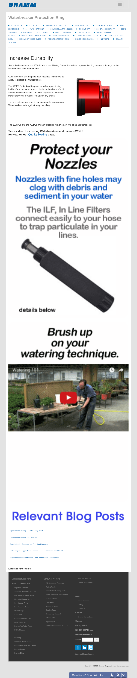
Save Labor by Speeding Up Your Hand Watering (29, 544)
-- (14, 634)
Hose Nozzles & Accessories (57, 595)
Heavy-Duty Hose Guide (30, 39)
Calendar (81, 608)
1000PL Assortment (35, 29)
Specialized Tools (21, 603)
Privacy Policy (81, 625)
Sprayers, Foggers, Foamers (25, 591)
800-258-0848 (83, 635)
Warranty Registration (22, 641)
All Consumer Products (55, 583)
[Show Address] (118, 675)
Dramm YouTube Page (23, 626)
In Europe (104, 39)
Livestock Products (21, 607)
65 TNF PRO (44, 32)
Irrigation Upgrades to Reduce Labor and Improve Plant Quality (34, 557)
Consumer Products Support (57, 625)
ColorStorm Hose (60, 36)
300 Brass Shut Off (105, 29)
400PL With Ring (82, 26)
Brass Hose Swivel (84, 39)
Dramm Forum (19, 649)
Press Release (83, 601)
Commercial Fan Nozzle (61, 29)
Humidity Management (23, 599)
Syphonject (50, 621)
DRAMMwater (19, 630)
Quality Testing (37, 134)
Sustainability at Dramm (84, 654)
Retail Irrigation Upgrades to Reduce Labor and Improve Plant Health (36, 551)
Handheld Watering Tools (55, 591)
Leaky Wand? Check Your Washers (23, 537)
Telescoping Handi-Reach (33, 36)
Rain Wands (50, 587)
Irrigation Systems (21, 588)
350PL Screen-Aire (104, 26)
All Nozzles (16, 26)
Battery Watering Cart (22, 618)
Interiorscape (19, 611)
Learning (17, 638)
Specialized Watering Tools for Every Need (26, 531)
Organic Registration (86, 582)
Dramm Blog (19, 653)
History (80, 605)
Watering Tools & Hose (21, 583)
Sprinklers (50, 602)
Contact (78, 613)
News (77, 597)
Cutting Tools (51, 610)
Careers (78, 621)
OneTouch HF (84, 32)
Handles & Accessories (57, 26)
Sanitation (18, 614)
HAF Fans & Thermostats (24, 595)
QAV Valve (28, 32)
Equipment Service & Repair (25, 645)
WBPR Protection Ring (58, 39)
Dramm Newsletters (85, 617)
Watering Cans (51, 606)
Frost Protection (20, 622)
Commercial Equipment (21, 579)
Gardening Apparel (53, 614)
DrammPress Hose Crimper (88, 36)
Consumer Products (52, 579)
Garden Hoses (51, 598)
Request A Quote (84, 578)
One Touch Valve (63, 32)
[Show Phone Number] (112, 675)
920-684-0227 (84, 630)
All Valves (34, 26)
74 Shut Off (84, 29)
